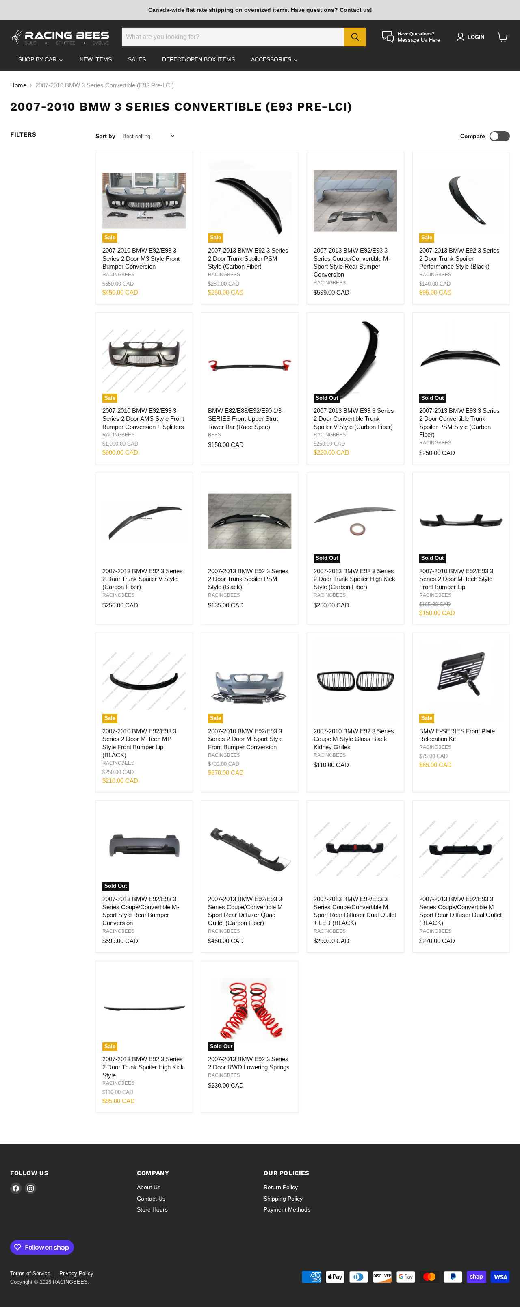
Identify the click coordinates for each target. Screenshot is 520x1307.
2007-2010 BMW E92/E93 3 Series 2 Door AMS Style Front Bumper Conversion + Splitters (143, 418)
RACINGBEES (118, 274)
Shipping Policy (283, 1198)
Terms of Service (30, 1273)
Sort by (105, 136)
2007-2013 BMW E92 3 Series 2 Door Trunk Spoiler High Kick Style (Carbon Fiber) (354, 579)
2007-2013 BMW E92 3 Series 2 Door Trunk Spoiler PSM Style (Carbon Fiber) (248, 258)
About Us (148, 1187)
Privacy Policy (76, 1273)
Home (18, 85)
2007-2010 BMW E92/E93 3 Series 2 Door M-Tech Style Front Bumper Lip (456, 579)
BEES (214, 435)
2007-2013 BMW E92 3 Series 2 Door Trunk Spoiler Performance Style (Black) (459, 258)
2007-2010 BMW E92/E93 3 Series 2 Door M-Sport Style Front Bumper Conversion (245, 739)
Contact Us (151, 1198)
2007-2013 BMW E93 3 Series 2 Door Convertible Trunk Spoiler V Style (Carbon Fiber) (354, 418)
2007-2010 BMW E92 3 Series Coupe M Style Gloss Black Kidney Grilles (354, 739)
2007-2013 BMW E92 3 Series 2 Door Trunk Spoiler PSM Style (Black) (248, 579)
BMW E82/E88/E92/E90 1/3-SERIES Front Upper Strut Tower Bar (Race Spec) (246, 418)
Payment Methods (287, 1209)
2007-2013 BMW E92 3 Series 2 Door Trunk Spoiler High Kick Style (143, 1067)
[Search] (355, 37)
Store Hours (152, 1209)
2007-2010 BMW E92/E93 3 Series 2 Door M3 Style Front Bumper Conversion (141, 258)
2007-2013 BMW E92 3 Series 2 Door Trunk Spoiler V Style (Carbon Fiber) (142, 579)
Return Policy (281, 1187)
